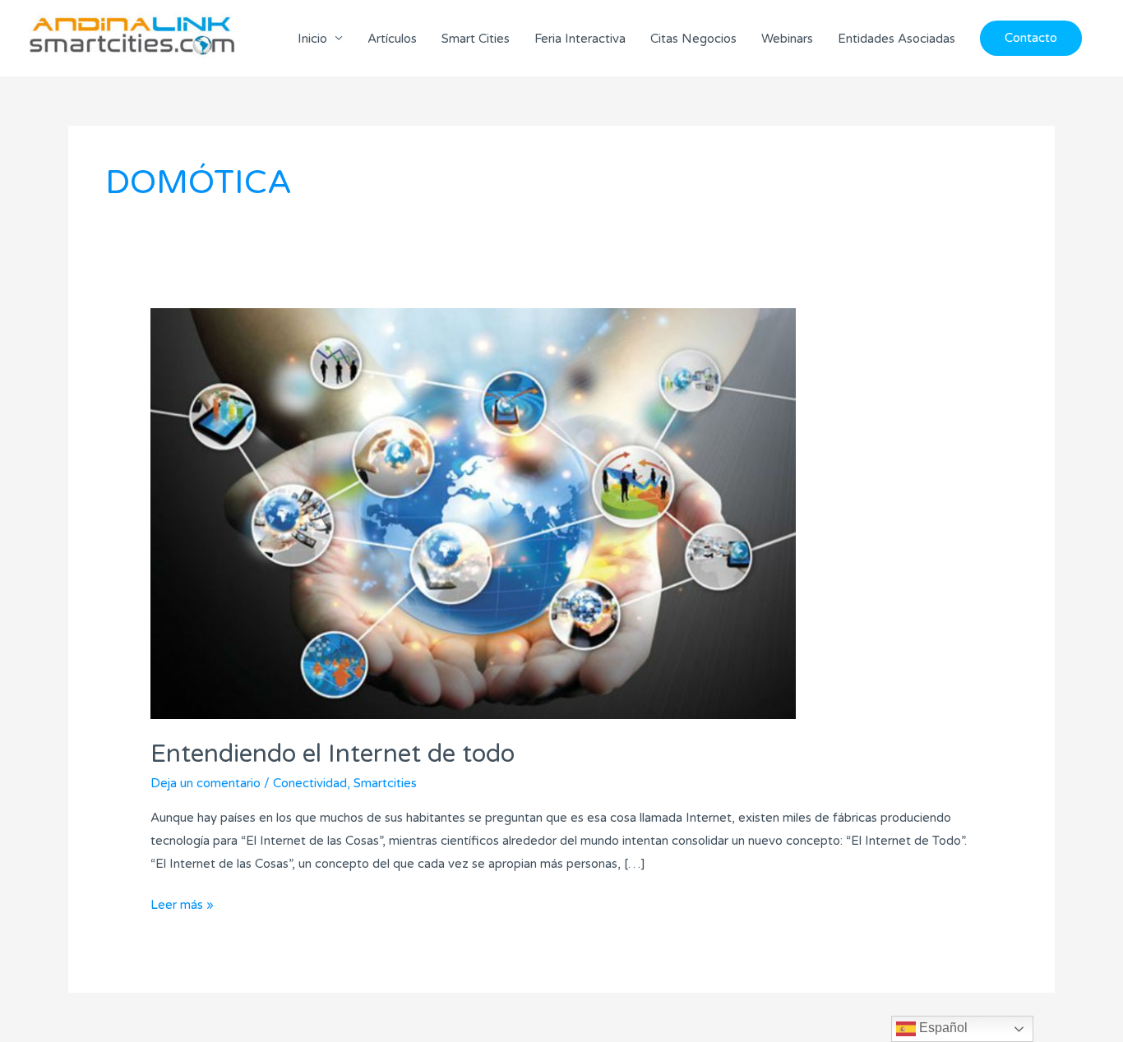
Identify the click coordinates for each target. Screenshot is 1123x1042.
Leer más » (182, 903)
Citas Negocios (693, 38)
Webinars (787, 38)
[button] (1031, 38)
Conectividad (310, 783)
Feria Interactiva (580, 38)
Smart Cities (475, 38)
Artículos (392, 38)
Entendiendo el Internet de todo (332, 754)
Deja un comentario (205, 783)
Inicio (312, 38)
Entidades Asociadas (896, 38)
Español (942, 1028)
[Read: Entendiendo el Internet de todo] (473, 512)
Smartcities (385, 783)
